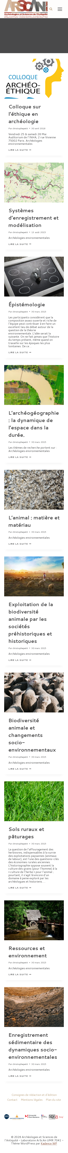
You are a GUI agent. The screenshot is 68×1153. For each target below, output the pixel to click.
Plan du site (53, 1100)
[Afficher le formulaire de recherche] (51, 9)
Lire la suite (19, 149)
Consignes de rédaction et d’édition (34, 1095)
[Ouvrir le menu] (60, 9)
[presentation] (34, 79)
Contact (12, 1100)
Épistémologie (26, 304)
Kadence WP (49, 1143)
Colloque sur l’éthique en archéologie (24, 114)
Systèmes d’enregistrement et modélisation (33, 218)
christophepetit (20, 128)
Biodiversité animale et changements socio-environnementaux (32, 735)
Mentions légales (32, 1100)
